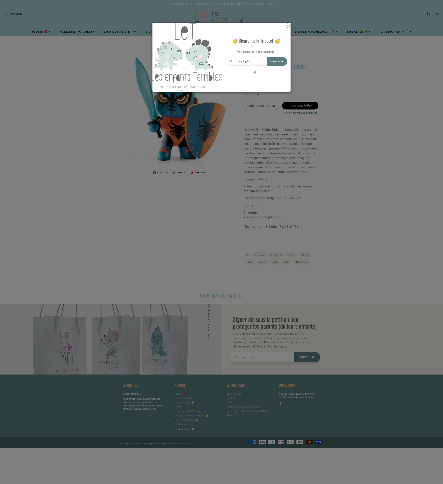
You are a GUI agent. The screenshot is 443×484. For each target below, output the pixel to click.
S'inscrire (277, 61)
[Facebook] (255, 72)
